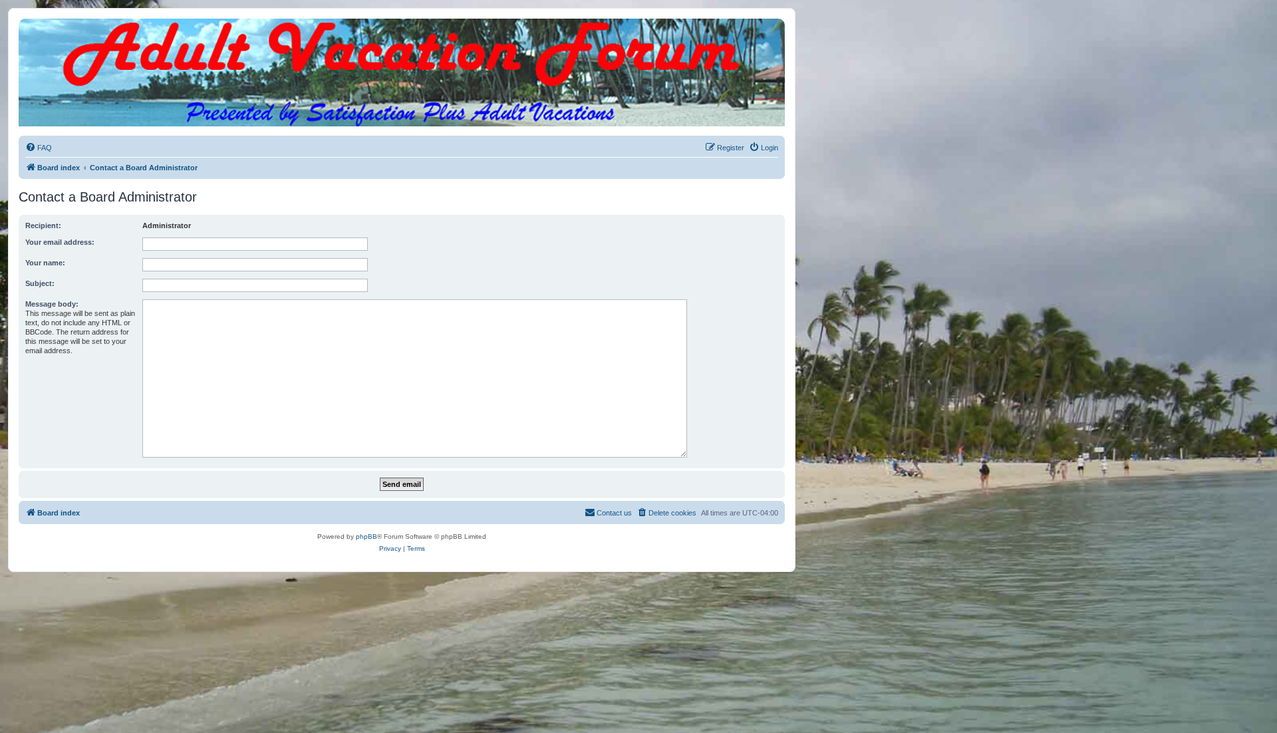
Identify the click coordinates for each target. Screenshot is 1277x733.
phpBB (366, 536)
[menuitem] (38, 148)
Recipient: (43, 225)
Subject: (40, 283)
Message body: (51, 304)
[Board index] (401, 32)
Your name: (45, 263)
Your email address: (59, 242)
